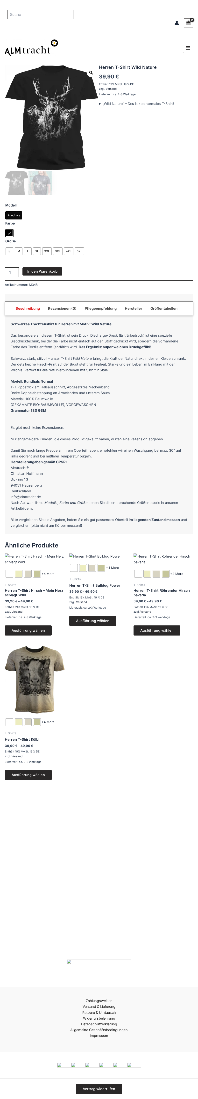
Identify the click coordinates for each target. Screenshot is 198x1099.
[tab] (27, 308)
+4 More (48, 574)
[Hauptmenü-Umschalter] (188, 48)
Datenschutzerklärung (99, 1024)
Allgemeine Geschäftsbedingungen (99, 1030)
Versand (111, 88)
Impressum (99, 1036)
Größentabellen (163, 308)
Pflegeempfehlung (101, 308)
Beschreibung (28, 308)
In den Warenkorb (42, 271)
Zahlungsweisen (99, 1001)
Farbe (10, 223)
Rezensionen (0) (62, 308)
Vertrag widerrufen (99, 1089)
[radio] (14, 215)
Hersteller (133, 308)
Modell (11, 205)
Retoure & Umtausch (99, 1012)
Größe (10, 241)
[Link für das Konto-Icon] (177, 23)
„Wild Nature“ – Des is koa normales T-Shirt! (138, 104)
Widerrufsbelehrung (99, 1018)
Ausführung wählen (28, 630)
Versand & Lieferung (99, 1006)
